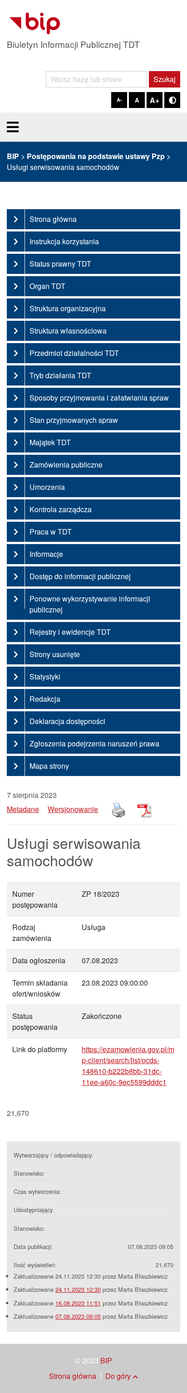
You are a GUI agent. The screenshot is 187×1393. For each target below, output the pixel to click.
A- (119, 99)
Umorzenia (47, 487)
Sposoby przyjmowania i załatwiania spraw (99, 397)
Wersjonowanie (73, 809)
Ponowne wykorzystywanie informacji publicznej (90, 604)
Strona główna (53, 219)
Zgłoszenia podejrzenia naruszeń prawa (94, 743)
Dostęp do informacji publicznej (80, 576)
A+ (154, 100)
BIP (106, 1360)
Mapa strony (49, 766)
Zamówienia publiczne (66, 464)
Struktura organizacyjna (68, 308)
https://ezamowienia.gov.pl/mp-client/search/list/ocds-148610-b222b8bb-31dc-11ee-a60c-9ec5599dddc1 (128, 1065)
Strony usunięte (55, 654)
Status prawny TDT (60, 263)
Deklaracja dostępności (67, 721)
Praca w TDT (51, 531)
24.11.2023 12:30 (78, 1289)
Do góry (118, 1376)
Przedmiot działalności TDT (74, 353)
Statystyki (45, 676)
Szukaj (164, 79)
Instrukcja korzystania (64, 241)
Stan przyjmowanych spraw (74, 420)
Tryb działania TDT (60, 375)
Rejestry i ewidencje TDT (70, 632)
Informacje (46, 554)
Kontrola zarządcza (61, 509)
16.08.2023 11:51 (78, 1303)
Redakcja (45, 699)
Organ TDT (47, 286)
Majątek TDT (50, 442)
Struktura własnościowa (68, 330)
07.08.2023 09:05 (78, 1316)
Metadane (23, 809)
